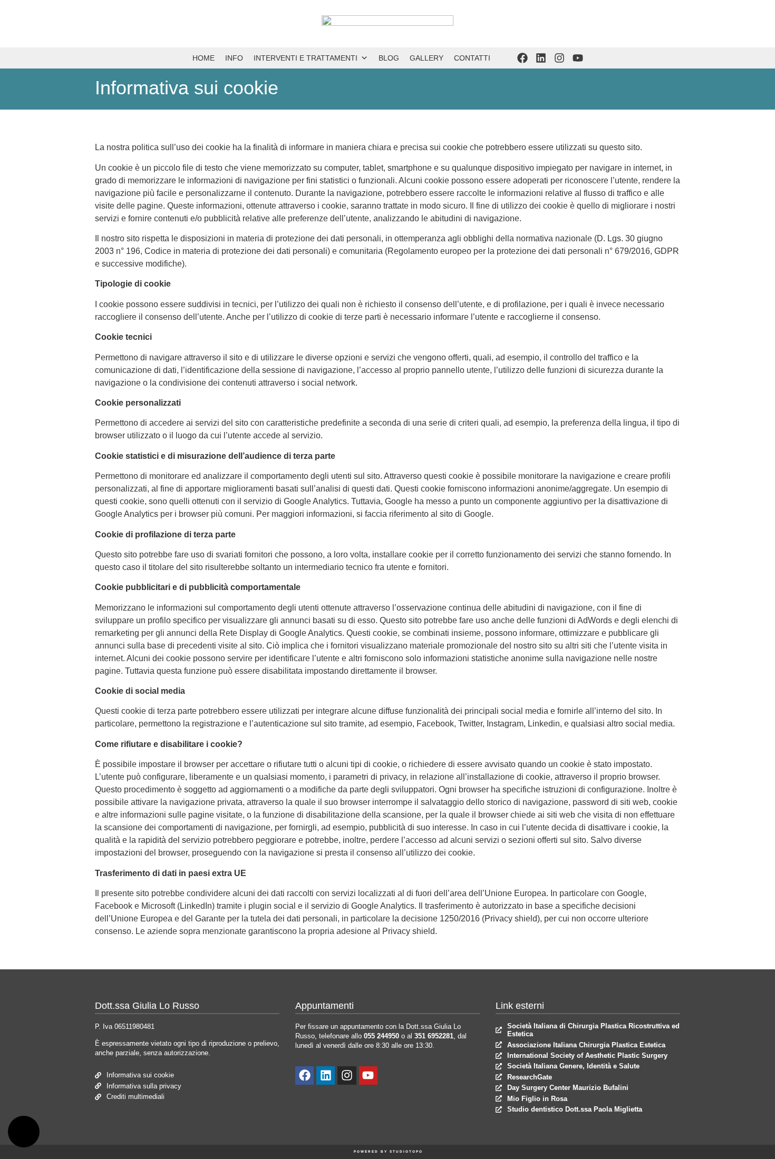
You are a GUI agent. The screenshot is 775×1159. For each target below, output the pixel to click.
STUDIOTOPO (406, 1151)
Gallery (426, 58)
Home (203, 58)
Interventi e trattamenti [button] (305, 58)
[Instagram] (559, 58)
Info (234, 58)
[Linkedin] (541, 58)
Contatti (472, 58)
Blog (389, 58)
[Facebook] (522, 58)
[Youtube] (578, 58)
